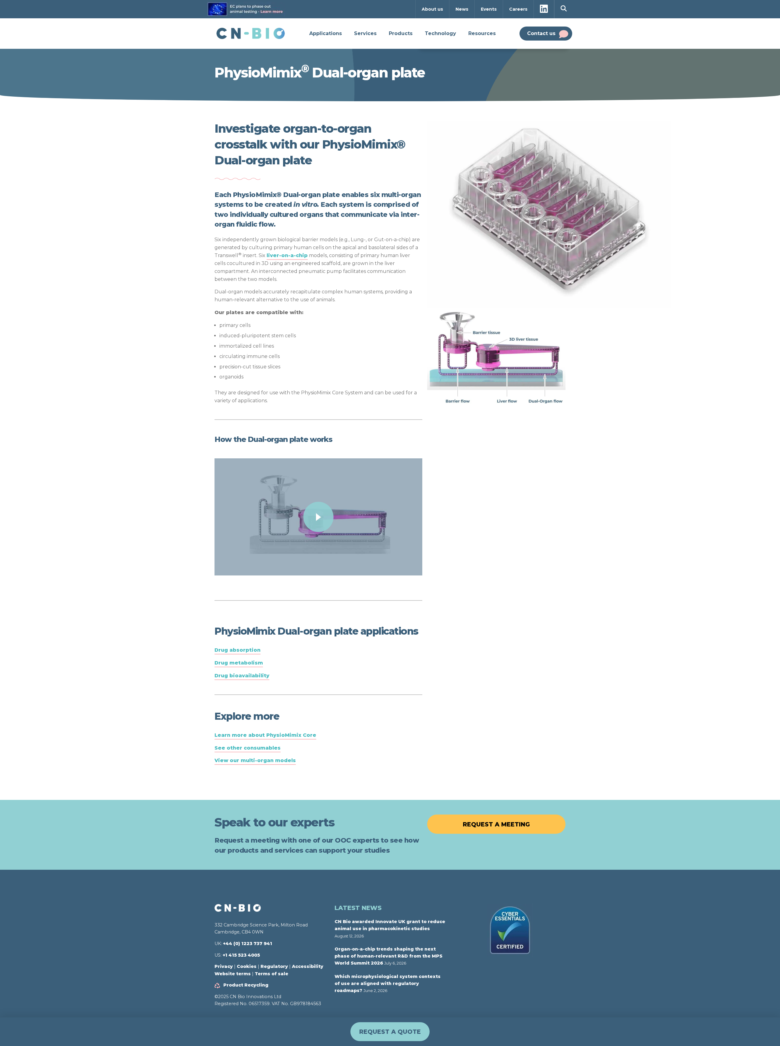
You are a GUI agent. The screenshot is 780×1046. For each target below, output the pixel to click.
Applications (325, 33)
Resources (482, 33)
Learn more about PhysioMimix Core (265, 735)
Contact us (541, 33)
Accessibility (307, 966)
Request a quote (390, 1031)
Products (401, 33)
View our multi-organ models (255, 760)
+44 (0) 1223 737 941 (247, 943)
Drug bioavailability (241, 676)
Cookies (247, 966)
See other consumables (247, 748)
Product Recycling (245, 985)
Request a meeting (496, 824)
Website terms (232, 973)
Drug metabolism (238, 663)
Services (365, 33)
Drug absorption (237, 650)
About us (432, 9)
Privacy (223, 966)
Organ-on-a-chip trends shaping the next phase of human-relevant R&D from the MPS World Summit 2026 (388, 956)
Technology (440, 33)
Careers (518, 9)
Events (489, 9)
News (462, 9)
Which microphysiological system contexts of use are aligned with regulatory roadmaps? (388, 984)
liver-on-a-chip (287, 255)
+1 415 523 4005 (241, 955)
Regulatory (274, 966)
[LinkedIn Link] (544, 9)
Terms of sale (271, 973)
